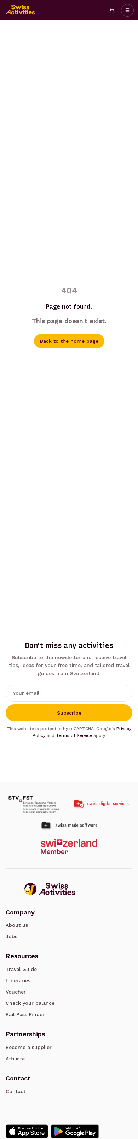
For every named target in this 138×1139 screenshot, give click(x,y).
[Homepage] (20, 10)
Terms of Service (74, 735)
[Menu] (127, 10)
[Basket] (111, 10)
